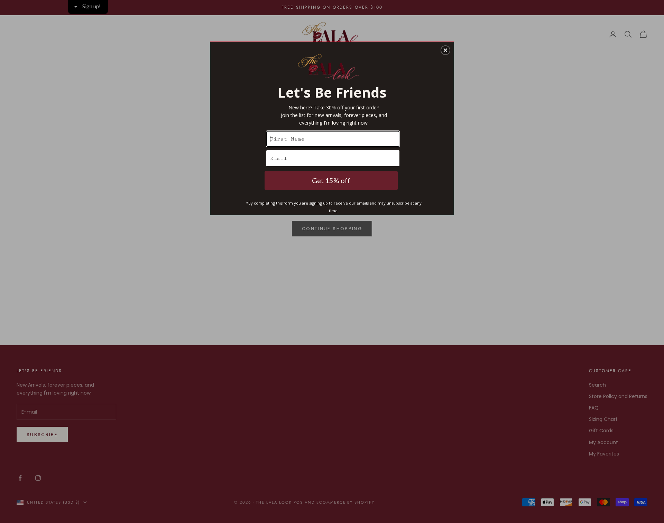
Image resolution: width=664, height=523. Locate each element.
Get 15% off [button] (331, 180)
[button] (445, 50)
